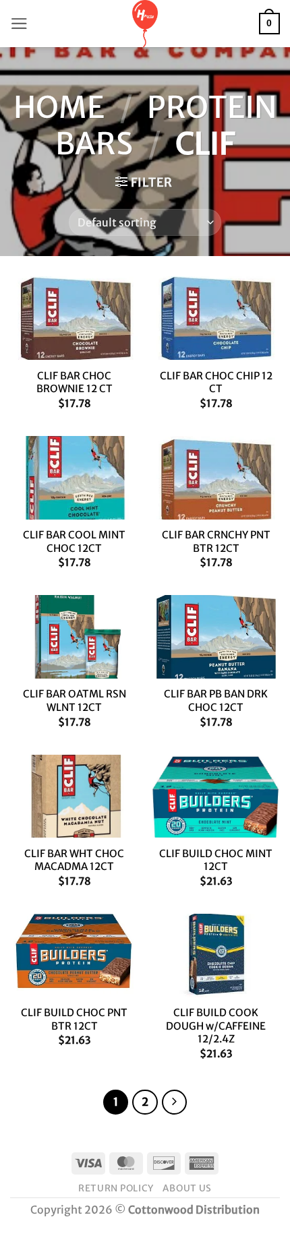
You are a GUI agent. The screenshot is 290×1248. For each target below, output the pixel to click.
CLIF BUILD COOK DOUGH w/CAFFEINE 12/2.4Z (216, 1025)
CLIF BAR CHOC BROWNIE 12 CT (74, 382)
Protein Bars (166, 125)
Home (59, 107)
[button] (19, 23)
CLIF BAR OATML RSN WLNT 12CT (74, 700)
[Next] (174, 1102)
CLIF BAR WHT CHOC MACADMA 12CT (74, 860)
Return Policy (116, 1188)
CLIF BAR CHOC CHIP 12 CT (216, 382)
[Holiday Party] (145, 23)
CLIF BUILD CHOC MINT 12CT (215, 860)
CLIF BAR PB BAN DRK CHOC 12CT (216, 700)
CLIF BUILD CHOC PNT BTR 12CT (74, 1019)
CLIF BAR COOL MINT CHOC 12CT (74, 541)
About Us (187, 1188)
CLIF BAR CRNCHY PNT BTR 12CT (216, 541)
